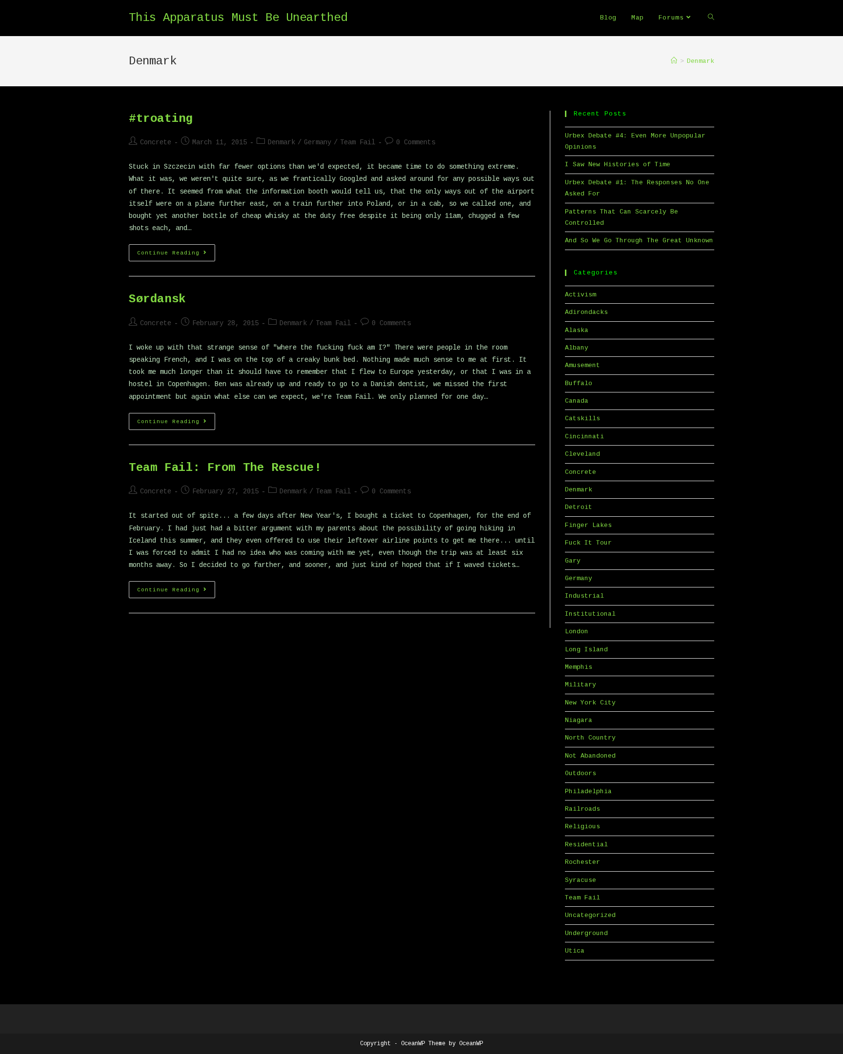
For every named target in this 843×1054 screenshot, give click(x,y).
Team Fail (357, 142)
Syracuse (580, 880)
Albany (576, 347)
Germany (317, 142)
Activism (580, 294)
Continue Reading (176, 252)
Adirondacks (586, 312)
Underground (586, 933)
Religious (582, 826)
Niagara (578, 720)
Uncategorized (590, 915)
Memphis (578, 667)
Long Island (586, 649)
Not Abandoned (590, 756)
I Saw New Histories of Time (617, 164)
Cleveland (582, 454)
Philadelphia (588, 791)
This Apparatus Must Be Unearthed (238, 17)
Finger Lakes (588, 525)
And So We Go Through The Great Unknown (639, 240)
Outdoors (580, 773)
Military (580, 684)
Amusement (582, 365)
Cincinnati (584, 436)
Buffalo (578, 383)
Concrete (155, 142)
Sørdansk (157, 299)
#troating (161, 118)
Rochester (582, 862)
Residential (586, 844)
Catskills (582, 418)
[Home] (674, 61)
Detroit (578, 507)
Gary (573, 561)
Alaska (576, 330)
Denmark (281, 142)
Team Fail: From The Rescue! (225, 467)
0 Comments (415, 142)
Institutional (590, 614)
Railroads (582, 809)
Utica (574, 951)
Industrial (584, 596)
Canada (576, 401)
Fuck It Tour (588, 543)
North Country (590, 738)
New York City (590, 702)
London (576, 631)
